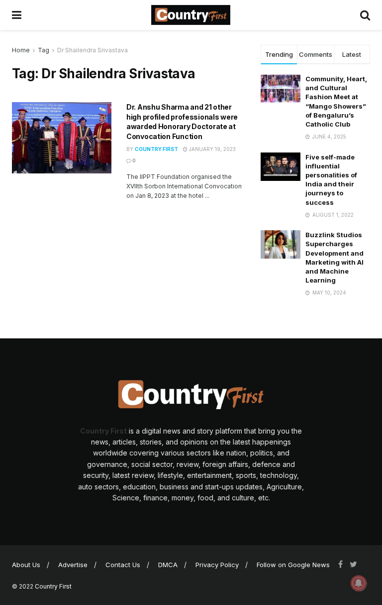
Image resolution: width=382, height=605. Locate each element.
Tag (43, 50)
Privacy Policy (217, 565)
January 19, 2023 (212, 149)
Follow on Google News (293, 565)
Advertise (73, 565)
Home (21, 50)
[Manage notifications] (359, 583)
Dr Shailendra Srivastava (92, 50)
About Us (26, 565)
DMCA (168, 565)
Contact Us (122, 565)
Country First (156, 149)
